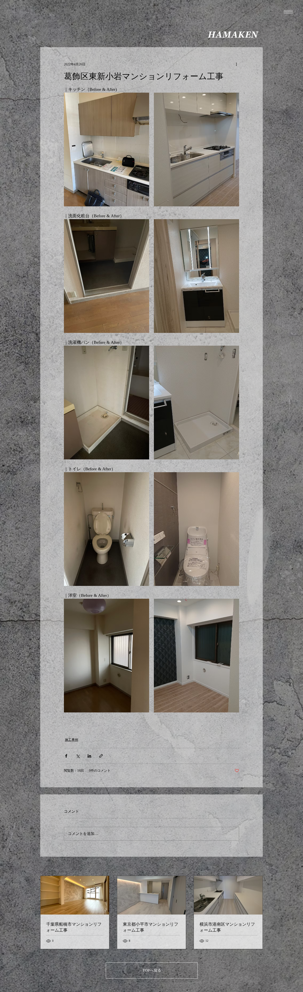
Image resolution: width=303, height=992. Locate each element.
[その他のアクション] (236, 64)
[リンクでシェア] (101, 756)
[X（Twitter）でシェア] (78, 756)
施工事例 (71, 740)
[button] (288, 11)
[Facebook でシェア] (66, 756)
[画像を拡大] (106, 149)
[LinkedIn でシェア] (89, 756)
